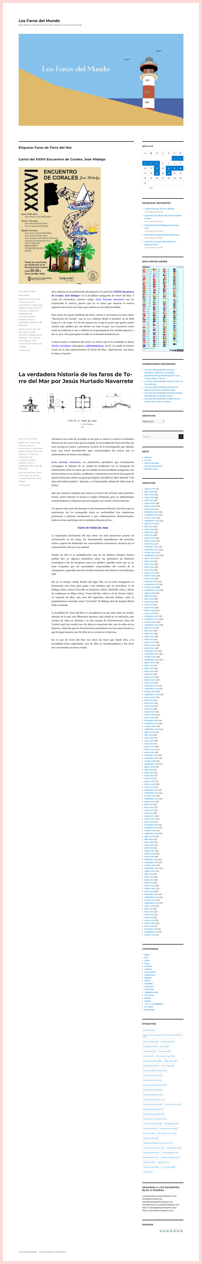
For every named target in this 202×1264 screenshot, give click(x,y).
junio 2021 (148, 668)
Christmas (149, 1051)
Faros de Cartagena (153, 1099)
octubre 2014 (150, 900)
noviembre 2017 (151, 793)
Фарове (22, 319)
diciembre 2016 (151, 825)
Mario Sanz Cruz (166, 1133)
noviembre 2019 (151, 723)
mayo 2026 (149, 497)
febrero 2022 (150, 645)
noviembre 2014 (151, 897)
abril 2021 (148, 674)
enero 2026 (149, 509)
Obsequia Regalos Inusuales (157, 1143)
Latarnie (30, 302)
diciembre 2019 (151, 720)
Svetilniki (38, 308)
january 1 (149, 1133)
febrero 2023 (150, 610)
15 (174, 168)
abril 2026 (148, 500)
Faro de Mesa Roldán (155, 1085)
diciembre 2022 (151, 616)
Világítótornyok (25, 314)
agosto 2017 (149, 801)
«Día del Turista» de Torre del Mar (159, 209)
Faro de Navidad (152, 1090)
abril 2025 (148, 535)
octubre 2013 (150, 935)
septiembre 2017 (151, 799)
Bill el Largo (150, 1041)
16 (180, 168)
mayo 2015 (149, 880)
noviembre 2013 (151, 932)
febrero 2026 (150, 506)
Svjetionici (23, 311)
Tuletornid (33, 311)
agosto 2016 (149, 836)
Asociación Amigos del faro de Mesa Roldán (162, 1036)
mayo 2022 (149, 636)
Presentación (150, 1157)
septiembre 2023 (151, 590)
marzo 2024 (149, 573)
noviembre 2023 (151, 584)
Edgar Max (170, 1061)
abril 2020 (148, 709)
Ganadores (150, 1128)
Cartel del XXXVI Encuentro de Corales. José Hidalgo (62, 159)
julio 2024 (148, 561)
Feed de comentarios (153, 466)
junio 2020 (149, 703)
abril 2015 (148, 883)
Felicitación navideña (154, 1119)
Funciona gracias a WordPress (52, 1252)
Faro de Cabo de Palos (155, 1070)
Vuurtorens (24, 316)
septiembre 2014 (151, 903)
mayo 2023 (149, 602)
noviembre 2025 (151, 515)
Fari (26, 299)
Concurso (164, 1051)
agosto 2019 (149, 732)
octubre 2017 (150, 796)
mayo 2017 (149, 810)
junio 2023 (149, 599)
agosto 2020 (149, 697)
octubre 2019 (150, 726)
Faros (37, 299)
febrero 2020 (150, 715)
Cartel (21, 329)
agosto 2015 (149, 871)
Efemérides (151, 1066)
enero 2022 (149, 648)
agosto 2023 (149, 593)
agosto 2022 (149, 628)
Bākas (21, 299)
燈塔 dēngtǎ (149, 1010)
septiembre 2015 (151, 868)
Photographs (170, 1152)
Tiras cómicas (151, 1167)
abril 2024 (148, 570)
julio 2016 (148, 839)
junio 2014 (148, 912)
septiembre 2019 (151, 729)
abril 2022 (148, 639)
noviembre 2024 (151, 549)
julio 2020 (148, 700)
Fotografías (171, 1123)
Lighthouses (36, 305)
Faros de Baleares (153, 1095)
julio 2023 (148, 596)
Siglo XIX (149, 1162)
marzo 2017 (149, 816)
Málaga (31, 335)
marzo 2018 (149, 781)
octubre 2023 (150, 587)
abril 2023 (148, 605)
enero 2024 (149, 578)
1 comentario (24, 350)
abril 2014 (148, 917)
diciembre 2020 (151, 686)
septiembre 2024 (151, 555)
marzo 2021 (149, 677)
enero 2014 (149, 926)
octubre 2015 (150, 865)
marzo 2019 (149, 746)
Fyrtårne (22, 302)
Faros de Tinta (173, 1104)
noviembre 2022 (151, 619)
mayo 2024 (149, 567)
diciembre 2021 (151, 651)
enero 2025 (149, 544)
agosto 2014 (149, 906)
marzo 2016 (149, 851)
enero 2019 (149, 752)
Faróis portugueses (153, 1114)
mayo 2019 (149, 741)
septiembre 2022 (151, 625)
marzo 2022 (149, 642)
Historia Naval (168, 1128)
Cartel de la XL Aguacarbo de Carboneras (161, 235)
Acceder (147, 460)
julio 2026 (148, 492)
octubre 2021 (150, 657)
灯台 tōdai (34, 322)
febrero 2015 (149, 888)
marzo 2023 (149, 607)
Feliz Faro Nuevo (152, 1123)
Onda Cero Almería (153, 1148)
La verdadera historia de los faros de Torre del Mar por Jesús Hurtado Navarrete (76, 377)
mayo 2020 (149, 706)
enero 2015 (149, 891)
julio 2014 (148, 909)
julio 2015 (148, 874)
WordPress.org (150, 469)
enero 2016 (149, 856)
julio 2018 (148, 770)
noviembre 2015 (151, 862)
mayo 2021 (149, 671)
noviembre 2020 (151, 689)
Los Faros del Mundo (39, 20)
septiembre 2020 (151, 694)
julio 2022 (148, 631)
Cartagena (150, 1046)
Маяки (32, 316)
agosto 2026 (149, 489)
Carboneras (167, 1041)
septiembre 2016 (151, 833)
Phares (30, 308)
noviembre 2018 (151, 758)
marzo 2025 (149, 538)
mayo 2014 (149, 914)
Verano (148, 1172)
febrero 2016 (150, 854)
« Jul (151, 188)
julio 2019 (148, 735)
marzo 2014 (149, 920)
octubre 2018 (150, 761)
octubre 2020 (150, 691)
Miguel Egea (150, 1138)
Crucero (148, 1056)
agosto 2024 (149, 558)
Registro (148, 457)
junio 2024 (149, 564)
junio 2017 (148, 807)
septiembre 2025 (151, 521)
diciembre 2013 (151, 929)
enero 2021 (149, 683)
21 (169, 173)
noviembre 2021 (151, 654)
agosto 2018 (149, 767)
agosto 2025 (149, 523)
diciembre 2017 (151, 790)
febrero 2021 (149, 680)
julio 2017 (148, 804)
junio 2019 (149, 738)
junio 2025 (149, 529)
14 (169, 168)
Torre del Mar (34, 338)
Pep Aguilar (174, 1148)
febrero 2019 (150, 749)
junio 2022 (149, 633)
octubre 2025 (150, 518)
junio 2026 (149, 494)
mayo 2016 (149, 845)
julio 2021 (148, 665)
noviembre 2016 (151, 828)
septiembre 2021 (151, 660)
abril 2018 (148, 778)
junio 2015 (148, 877)
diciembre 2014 (151, 894)
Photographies (151, 1152)
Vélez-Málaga (25, 341)
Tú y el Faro (168, 1167)
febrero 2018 (149, 784)
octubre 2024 (150, 552)
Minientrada (24, 295)
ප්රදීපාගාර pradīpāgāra (153, 1004)
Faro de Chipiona (152, 1075)
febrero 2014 (149, 923)
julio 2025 (148, 526)
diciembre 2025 (151, 512)
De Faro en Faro (165, 1056)
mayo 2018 (149, 775)
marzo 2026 (149, 503)
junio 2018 (148, 773)
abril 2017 (148, 813)
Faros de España (152, 1104)
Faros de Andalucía (27, 472)
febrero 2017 (149, 819)
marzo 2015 (149, 885)
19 (157, 173)
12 (157, 168)
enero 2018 (149, 787)
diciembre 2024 (151, 547)
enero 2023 (149, 613)
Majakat (22, 308)
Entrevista (168, 1066)
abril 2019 (148, 744)
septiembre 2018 (151, 764)
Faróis (31, 299)
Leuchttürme (25, 305)
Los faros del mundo (153, 370)
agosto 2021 (149, 662)
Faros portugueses (153, 1109)
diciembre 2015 (151, 859)
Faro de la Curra (152, 1080)
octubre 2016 (150, 830)
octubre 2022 (150, 622)
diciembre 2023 (151, 581)
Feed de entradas (151, 463)
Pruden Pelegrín (170, 1157)
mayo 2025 (149, 532)
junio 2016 (149, 842)
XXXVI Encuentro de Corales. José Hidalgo (30, 344)
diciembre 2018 (151, 755)
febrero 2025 (150, 541)
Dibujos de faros (152, 1061)
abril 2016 (148, 848)
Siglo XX (163, 1162)
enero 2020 (149, 717)
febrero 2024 (150, 576)
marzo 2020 (149, 712)
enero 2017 (149, 822)
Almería (148, 1030)
